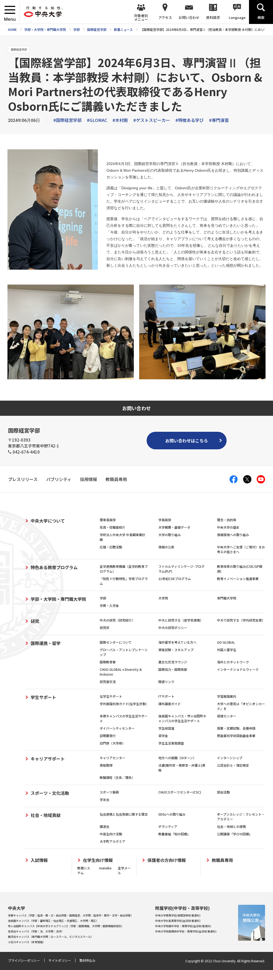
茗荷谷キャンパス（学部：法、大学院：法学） (36, 931)
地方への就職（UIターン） (177, 757)
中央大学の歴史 (228, 527)
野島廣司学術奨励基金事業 (236, 735)
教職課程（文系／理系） (117, 777)
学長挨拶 (164, 519)
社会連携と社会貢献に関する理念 (124, 814)
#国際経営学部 (67, 120)
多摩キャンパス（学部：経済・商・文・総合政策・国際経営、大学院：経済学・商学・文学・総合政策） (70, 915)
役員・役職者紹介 (112, 527)
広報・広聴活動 (111, 547)
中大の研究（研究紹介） (117, 620)
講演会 (104, 826)
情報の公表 (166, 547)
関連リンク (166, 681)
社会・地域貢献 (46, 815)
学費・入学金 (109, 605)
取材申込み (87, 960)
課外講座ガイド (169, 703)
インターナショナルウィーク (238, 669)
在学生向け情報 (98, 860)
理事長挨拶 (108, 519)
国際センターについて (116, 642)
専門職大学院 (226, 598)
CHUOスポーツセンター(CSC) (179, 792)
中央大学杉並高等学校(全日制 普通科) (177, 921)
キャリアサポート (48, 758)
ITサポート (166, 696)
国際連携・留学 (46, 643)
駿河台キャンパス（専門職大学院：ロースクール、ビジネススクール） (50, 937)
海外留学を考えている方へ (177, 642)
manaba (105, 868)
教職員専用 (222, 860)
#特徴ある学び (189, 120)
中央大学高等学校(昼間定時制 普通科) (177, 915)
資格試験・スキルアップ (176, 649)
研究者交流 (108, 681)
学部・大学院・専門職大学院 (58, 599)
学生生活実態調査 (171, 743)
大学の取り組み (169, 534)
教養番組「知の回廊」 (174, 834)
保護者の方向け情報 (166, 860)
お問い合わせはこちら (186, 440)
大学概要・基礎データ (174, 527)
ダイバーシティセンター (117, 728)
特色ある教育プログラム (54, 567)
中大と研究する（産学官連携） (180, 620)
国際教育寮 (108, 662)
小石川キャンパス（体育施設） (26, 942)
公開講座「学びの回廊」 (234, 834)
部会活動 (223, 792)
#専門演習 (219, 120)
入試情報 (39, 860)
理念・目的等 (226, 519)
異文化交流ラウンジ (172, 662)
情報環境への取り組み (233, 534)
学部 (103, 598)
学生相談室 (166, 728)
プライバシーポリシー (24, 960)
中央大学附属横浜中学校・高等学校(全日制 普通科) (185, 931)
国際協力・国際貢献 (172, 669)
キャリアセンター (112, 757)
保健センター (226, 716)
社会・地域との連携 (231, 826)
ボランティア (167, 826)
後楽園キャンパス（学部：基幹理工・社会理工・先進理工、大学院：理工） (53, 921)
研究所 (104, 627)
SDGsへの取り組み (172, 814)
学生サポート (43, 697)
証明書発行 (108, 735)
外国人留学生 (226, 649)
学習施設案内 (226, 696)
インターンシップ (229, 757)
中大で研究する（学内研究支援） (241, 620)
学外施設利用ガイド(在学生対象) (123, 703)
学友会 (104, 799)
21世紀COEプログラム (174, 578)
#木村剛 (120, 120)
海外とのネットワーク (233, 662)
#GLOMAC (97, 120)
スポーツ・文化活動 (50, 793)
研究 (35, 621)
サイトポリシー (60, 960)
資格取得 (106, 765)
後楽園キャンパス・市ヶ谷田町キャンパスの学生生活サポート (182, 718)
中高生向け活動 (111, 834)
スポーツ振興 (109, 792)
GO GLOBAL (226, 642)
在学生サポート (111, 696)
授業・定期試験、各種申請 (236, 728)
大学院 (163, 598)
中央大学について (48, 520)
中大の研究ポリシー (172, 627)
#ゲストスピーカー (151, 120)
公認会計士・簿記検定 (233, 765)
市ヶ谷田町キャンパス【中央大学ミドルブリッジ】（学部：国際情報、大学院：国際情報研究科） (66, 926)
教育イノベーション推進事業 (238, 578)
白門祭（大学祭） (112, 743)
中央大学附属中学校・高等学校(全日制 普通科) (183, 926)
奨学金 (163, 735)
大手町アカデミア (112, 841)
